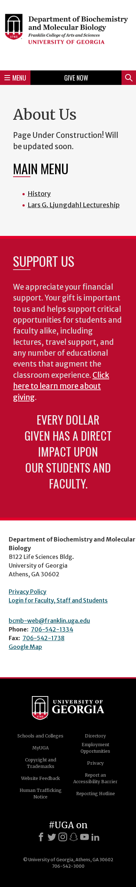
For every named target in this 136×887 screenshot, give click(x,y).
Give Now (76, 77)
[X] (52, 837)
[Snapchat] (73, 837)
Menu (19, 77)
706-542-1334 (52, 629)
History (39, 193)
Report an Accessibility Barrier (95, 778)
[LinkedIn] (95, 837)
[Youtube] (84, 837)
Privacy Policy (27, 591)
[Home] (68, 34)
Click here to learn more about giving (61, 386)
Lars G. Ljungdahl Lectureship (74, 205)
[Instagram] (62, 837)
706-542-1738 (43, 638)
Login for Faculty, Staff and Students (58, 600)
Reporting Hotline (95, 793)
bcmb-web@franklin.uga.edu (49, 620)
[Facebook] (41, 837)
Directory (95, 736)
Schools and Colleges (40, 736)
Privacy (95, 763)
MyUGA (40, 748)
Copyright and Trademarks (40, 763)
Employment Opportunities (95, 748)
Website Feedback (40, 778)
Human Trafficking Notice (41, 794)
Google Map (25, 646)
